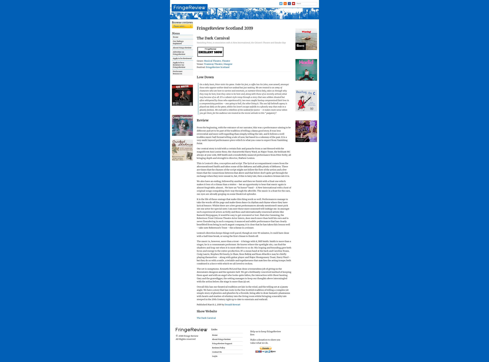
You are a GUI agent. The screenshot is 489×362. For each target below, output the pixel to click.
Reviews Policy (218, 348)
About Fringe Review (182, 48)
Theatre (226, 61)
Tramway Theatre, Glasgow (218, 64)
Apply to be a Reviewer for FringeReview (179, 64)
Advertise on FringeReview (179, 53)
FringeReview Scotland (217, 67)
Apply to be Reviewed (182, 58)
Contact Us (217, 352)
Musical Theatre (212, 61)
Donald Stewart (232, 304)
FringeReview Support (222, 343)
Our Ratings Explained (178, 42)
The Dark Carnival (206, 318)
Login (214, 356)
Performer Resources (177, 72)
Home (175, 37)
